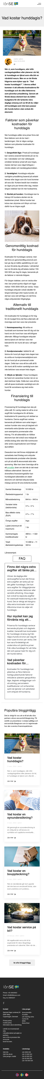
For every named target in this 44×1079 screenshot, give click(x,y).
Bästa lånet (25, 1023)
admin (21, 59)
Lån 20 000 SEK (27, 1056)
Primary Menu (39, 4)
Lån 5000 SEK (26, 1052)
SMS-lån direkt (7, 1054)
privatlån (10, 468)
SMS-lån (5, 1052)
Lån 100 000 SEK (27, 1061)
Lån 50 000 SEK (27, 1058)
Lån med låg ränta (28, 1017)
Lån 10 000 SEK (27, 1054)
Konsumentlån (26, 1012)
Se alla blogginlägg (22, 962)
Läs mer (10, 781)
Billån (24, 1021)
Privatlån (25, 1015)
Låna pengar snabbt (9, 1056)
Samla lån (25, 1019)
